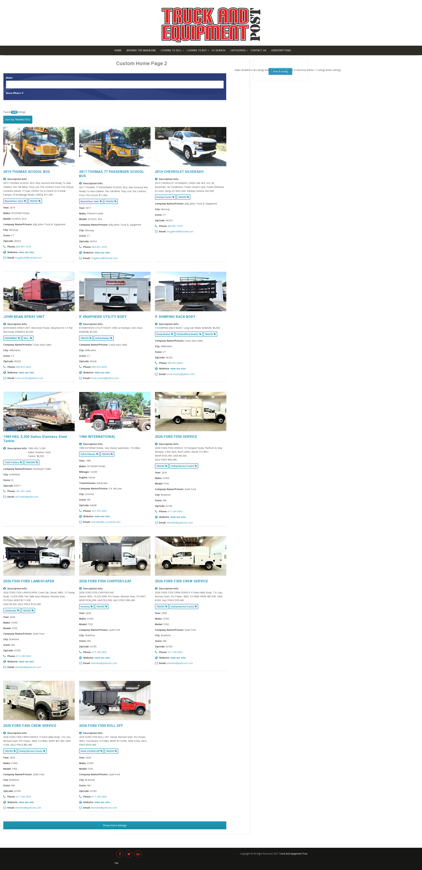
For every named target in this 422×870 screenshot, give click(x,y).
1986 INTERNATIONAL (97, 437)
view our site (26, 252)
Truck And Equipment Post (293, 853)
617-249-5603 (175, 511)
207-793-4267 (99, 510)
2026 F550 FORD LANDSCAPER (28, 581)
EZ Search (219, 50)
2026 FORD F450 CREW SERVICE (29, 726)
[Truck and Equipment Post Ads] (211, 41)
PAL (117, 863)
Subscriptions (281, 50)
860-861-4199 (23, 246)
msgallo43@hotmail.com (28, 257)
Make (9, 77)
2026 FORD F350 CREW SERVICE (181, 581)
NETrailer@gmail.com (26, 496)
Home (118, 50)
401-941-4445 (23, 491)
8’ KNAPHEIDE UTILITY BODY (103, 317)
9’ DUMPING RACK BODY (175, 317)
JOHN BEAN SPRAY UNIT (24, 317)
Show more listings (115, 825)
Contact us (258, 50)
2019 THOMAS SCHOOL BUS (26, 172)
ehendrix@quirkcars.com (180, 522)
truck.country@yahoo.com (29, 378)
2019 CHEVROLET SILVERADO (179, 172)
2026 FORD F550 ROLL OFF (101, 726)
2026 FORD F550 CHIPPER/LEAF (105, 581)
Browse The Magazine (141, 50)
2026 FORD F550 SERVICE (176, 437)
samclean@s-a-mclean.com (106, 521)
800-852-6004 (23, 366)
